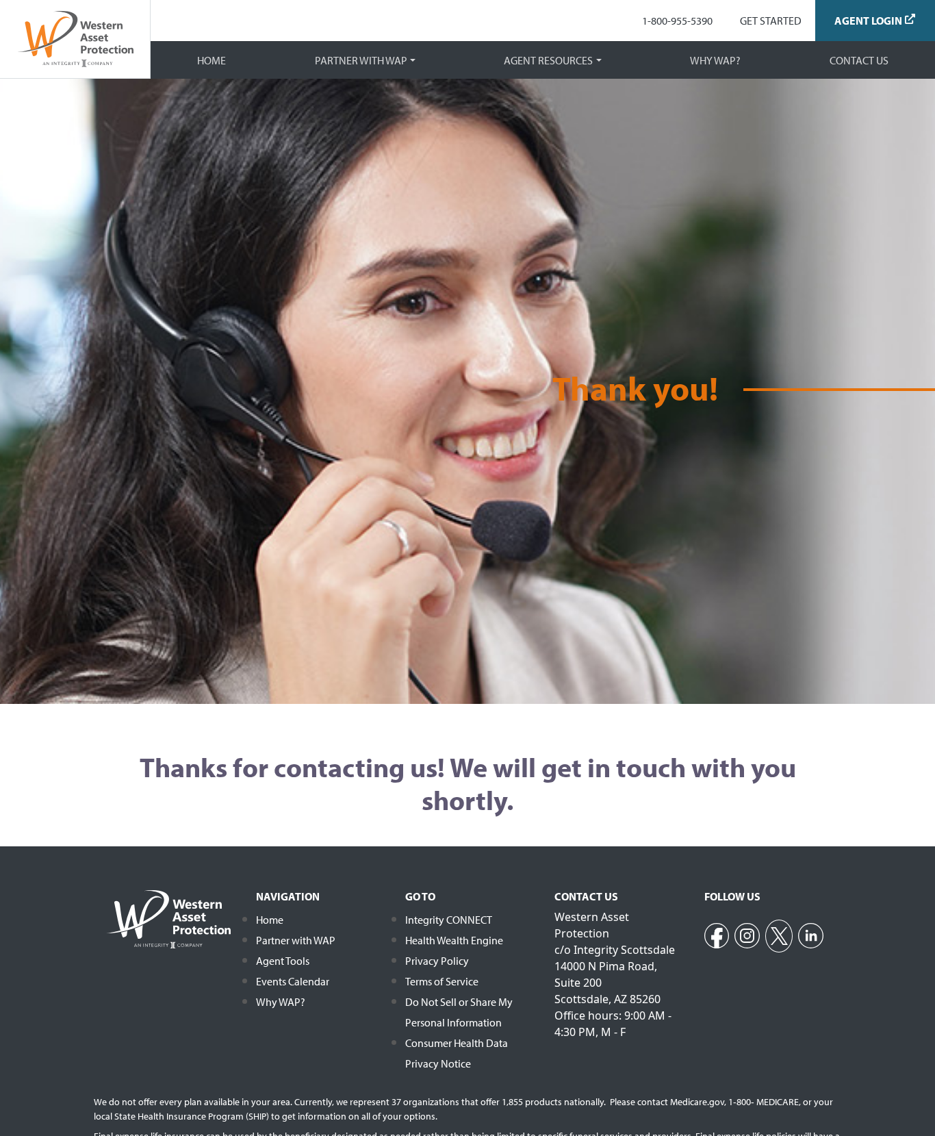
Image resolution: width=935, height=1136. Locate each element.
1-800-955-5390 (677, 20)
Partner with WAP (361, 60)
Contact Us (859, 60)
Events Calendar (292, 981)
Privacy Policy (437, 961)
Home (211, 60)
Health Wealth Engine (454, 940)
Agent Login (868, 20)
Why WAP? (715, 60)
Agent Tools (282, 961)
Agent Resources (548, 60)
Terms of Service (441, 981)
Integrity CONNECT (448, 919)
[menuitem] (677, 20)
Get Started (771, 20)
